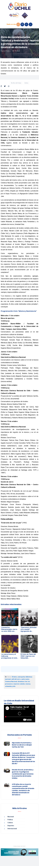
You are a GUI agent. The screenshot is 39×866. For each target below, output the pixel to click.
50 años (14, 677)
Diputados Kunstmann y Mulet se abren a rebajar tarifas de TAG (22, 745)
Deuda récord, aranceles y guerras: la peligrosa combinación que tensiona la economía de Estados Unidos (22, 774)
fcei (26, 681)
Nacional (11, 817)
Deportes (11, 825)
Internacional (12, 828)
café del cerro (16, 679)
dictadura (21, 681)
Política (10, 820)
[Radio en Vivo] (18, 24)
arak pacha (21, 677)
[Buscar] (26, 24)
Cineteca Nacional (11, 681)
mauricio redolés (19, 684)
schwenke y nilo (10, 686)
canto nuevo (25, 679)
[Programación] (22, 24)
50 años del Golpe (16, 83)
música (28, 684)
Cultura (26, 83)
